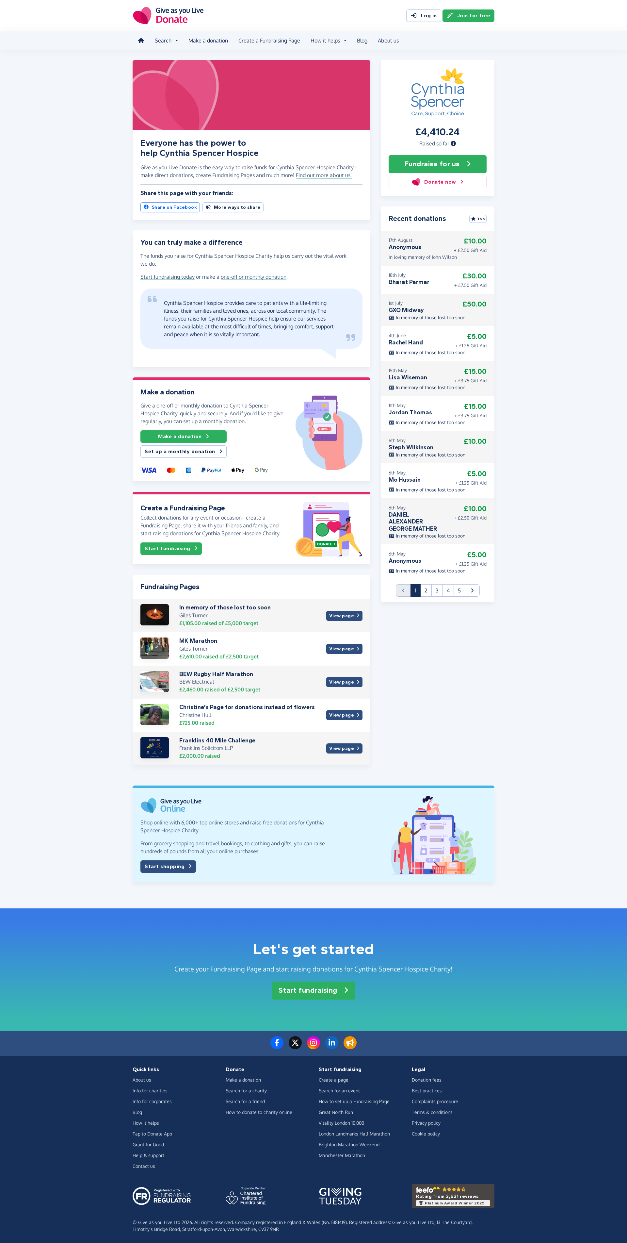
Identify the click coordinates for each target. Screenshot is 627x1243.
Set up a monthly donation (180, 451)
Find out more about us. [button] (324, 175)
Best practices (427, 1090)
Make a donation (208, 40)
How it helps (146, 1123)
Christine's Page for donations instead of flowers (247, 707)
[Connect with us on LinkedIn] (331, 1046)
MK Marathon (198, 640)
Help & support (148, 1155)
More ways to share (237, 207)
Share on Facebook (174, 207)
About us (388, 40)
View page (341, 616)
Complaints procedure (435, 1101)
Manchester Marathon (342, 1155)
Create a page (333, 1080)
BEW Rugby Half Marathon (216, 674)
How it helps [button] (325, 40)
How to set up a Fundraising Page (354, 1101)
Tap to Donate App (152, 1133)
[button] (453, 143)
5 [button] (459, 590)
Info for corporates (152, 1101)
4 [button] (448, 590)
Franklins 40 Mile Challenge (217, 740)
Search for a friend (245, 1101)
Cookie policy (426, 1133)
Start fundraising (167, 548)
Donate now (440, 182)
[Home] (141, 40)
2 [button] (426, 590)
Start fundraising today (167, 276)
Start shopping (165, 866)
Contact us (144, 1166)
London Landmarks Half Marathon (354, 1133)
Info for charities (150, 1090)
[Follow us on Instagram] (313, 1046)
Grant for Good (148, 1144)
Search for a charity (246, 1090)
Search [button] (163, 40)
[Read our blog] (350, 1046)
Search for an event (339, 1090)
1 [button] (418, 590)
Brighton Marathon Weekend (349, 1144)
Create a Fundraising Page (269, 40)
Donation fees (427, 1080)
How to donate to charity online (259, 1112)
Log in (429, 15)
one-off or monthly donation (253, 276)
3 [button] (437, 590)
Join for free (473, 15)
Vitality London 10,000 (341, 1123)
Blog (362, 40)
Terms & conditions (432, 1112)
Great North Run (336, 1112)
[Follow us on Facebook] (276, 1046)
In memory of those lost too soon (225, 607)
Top (481, 219)
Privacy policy (426, 1123)
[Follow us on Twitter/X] (295, 1046)
